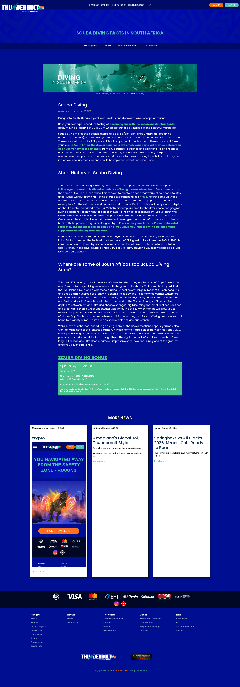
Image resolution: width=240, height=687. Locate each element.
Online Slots (36, 630)
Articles (179, 630)
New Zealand (109, 630)
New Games (151, 45)
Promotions (118, 5)
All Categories (90, 45)
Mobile (70, 618)
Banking (94, 5)
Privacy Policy (146, 622)
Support (34, 638)
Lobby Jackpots (38, 626)
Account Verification (113, 618)
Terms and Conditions (150, 618)
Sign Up (216, 5)
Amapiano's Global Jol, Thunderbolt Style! (116, 440)
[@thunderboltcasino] (116, 603)
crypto (38, 438)
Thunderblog (136, 5)
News (108, 45)
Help (148, 5)
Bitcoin (34, 618)
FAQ (178, 622)
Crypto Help (36, 646)
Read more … (39, 571)
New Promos (64, 111)
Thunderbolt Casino (119, 670)
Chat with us (182, 618)
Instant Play (72, 622)
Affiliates (144, 630)
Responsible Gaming (150, 626)
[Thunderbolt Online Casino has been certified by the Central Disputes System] (164, 596)
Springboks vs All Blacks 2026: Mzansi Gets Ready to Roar (178, 443)
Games (105, 5)
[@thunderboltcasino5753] (123, 603)
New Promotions (128, 45)
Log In (231, 5)
